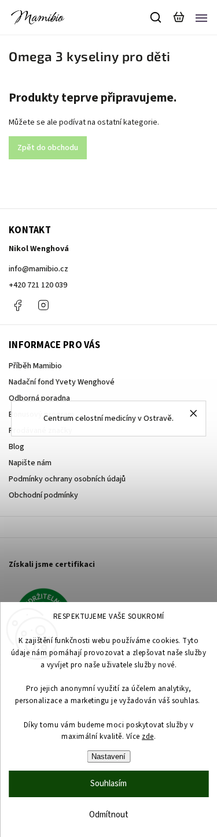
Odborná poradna (39, 398)
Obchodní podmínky (43, 495)
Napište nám (30, 463)
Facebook (17, 305)
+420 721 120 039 (38, 285)
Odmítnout (108, 815)
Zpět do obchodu (47, 148)
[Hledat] (156, 17)
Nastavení (108, 756)
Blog (16, 447)
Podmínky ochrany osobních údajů (67, 479)
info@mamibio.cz (38, 269)
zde (148, 736)
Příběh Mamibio (35, 366)
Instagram (43, 305)
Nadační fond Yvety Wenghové (62, 382)
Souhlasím (108, 784)
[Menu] (201, 17)
